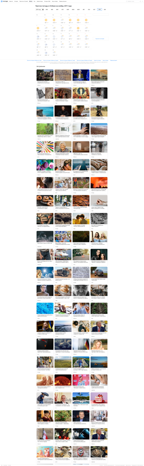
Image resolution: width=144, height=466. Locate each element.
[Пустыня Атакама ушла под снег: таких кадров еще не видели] (99, 131)
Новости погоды (97, 60)
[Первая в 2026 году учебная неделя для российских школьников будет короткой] (63, 185)
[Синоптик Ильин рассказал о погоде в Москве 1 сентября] (45, 365)
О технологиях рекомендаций (120, 465)
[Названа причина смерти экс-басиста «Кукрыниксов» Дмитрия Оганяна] (81, 293)
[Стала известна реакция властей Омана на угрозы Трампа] (99, 329)
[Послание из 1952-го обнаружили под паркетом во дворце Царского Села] (63, 78)
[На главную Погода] (5, 1)
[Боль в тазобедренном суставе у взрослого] (45, 257)
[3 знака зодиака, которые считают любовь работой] (81, 221)
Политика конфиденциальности (109, 465)
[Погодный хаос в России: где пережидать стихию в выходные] (63, 347)
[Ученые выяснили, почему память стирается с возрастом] (81, 329)
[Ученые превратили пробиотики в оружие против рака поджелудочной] (45, 311)
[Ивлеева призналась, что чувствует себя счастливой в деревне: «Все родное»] (99, 347)
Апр (63, 9)
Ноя (99, 9)
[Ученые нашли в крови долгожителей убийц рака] (81, 436)
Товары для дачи (113, 60)
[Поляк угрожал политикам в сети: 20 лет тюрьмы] (45, 436)
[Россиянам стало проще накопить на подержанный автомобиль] (45, 221)
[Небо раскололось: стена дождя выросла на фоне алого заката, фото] (99, 185)
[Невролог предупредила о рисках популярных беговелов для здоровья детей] (63, 203)
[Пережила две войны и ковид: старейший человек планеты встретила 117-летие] (63, 149)
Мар (57, 9)
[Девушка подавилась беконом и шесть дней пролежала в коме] (63, 131)
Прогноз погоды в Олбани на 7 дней (67, 60)
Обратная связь (128, 465)
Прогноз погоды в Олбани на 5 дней (50, 60)
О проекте (101, 465)
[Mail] (1, 1)
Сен (89, 9)
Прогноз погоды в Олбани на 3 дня (34, 60)
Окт (94, 9)
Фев (52, 9)
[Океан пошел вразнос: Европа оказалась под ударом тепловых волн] (45, 113)
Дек (105, 9)
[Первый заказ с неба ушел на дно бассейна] (81, 400)
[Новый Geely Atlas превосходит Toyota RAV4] (99, 275)
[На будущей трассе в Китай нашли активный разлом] (63, 365)
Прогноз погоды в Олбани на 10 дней (84, 60)
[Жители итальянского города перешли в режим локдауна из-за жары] (45, 275)
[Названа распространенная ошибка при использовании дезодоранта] (99, 382)
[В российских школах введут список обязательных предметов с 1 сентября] (63, 454)
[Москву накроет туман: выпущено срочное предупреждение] (63, 329)
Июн (73, 9)
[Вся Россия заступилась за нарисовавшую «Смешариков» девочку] (45, 149)
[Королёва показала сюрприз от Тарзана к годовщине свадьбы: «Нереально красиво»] (99, 257)
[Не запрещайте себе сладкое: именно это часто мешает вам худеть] (99, 400)
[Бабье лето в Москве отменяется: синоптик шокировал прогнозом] (99, 149)
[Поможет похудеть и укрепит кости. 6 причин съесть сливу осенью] (45, 167)
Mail (1, 465)
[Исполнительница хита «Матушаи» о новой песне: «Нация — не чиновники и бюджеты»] (81, 382)
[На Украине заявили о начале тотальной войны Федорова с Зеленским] (63, 113)
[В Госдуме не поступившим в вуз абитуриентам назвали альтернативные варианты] (81, 167)
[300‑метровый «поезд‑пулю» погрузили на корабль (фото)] (63, 257)
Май (68, 9)
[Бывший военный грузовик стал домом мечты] (63, 275)
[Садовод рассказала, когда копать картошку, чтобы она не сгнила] (99, 311)
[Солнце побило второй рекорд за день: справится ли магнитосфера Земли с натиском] (63, 382)
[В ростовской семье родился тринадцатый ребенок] (45, 382)
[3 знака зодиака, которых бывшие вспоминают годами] (63, 95)
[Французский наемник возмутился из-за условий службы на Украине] (45, 78)
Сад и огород (105, 60)
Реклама (9, 465)
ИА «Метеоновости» (139, 465)
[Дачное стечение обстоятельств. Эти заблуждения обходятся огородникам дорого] (81, 185)
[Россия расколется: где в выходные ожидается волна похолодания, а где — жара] (99, 113)
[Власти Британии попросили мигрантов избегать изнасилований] (99, 78)
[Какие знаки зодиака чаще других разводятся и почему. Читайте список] (99, 203)
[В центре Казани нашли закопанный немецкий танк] (45, 95)
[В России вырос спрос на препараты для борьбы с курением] (81, 311)
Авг (84, 9)
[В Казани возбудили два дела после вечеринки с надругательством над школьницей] (99, 95)
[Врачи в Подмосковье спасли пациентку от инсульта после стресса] (99, 418)
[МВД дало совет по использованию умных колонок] (81, 149)
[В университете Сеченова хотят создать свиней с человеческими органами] (99, 167)
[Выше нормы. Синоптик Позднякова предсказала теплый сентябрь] (63, 239)
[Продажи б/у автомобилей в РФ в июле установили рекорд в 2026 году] (63, 311)
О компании (5, 465)
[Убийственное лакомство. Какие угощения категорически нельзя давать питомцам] (45, 185)
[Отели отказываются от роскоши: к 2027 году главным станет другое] (81, 365)
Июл (78, 9)
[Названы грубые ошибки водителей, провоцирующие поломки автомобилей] (45, 347)
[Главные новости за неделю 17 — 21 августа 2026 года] (45, 329)
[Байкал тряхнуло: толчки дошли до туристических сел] (99, 365)
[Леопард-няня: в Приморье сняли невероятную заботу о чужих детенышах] (45, 131)
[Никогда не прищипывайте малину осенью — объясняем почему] (63, 418)
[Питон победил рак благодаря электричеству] (81, 203)
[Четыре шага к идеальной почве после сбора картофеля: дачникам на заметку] (63, 221)
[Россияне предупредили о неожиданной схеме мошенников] (45, 454)
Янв (47, 9)
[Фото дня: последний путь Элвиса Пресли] (99, 221)
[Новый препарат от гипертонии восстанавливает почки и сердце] (81, 131)
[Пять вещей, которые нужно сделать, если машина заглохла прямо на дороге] (81, 257)
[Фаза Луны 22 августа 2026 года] (45, 239)
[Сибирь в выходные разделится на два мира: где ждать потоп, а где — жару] (81, 275)
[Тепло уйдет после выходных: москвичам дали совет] (45, 400)
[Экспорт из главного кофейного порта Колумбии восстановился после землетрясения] (81, 454)
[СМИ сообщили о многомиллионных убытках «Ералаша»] (81, 418)
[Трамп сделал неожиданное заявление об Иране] (99, 436)
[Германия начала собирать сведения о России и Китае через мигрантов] (81, 347)
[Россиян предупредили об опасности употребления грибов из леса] (99, 454)
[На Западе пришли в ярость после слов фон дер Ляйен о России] (81, 78)
